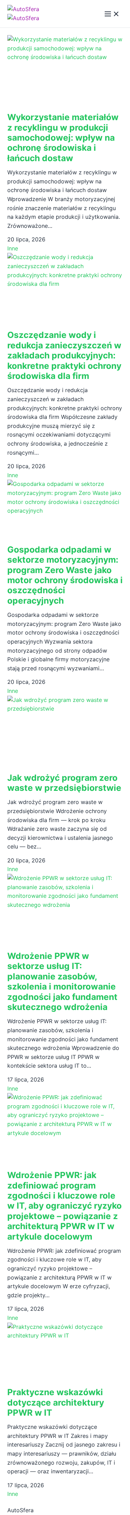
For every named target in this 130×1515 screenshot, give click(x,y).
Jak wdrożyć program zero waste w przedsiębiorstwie (64, 782)
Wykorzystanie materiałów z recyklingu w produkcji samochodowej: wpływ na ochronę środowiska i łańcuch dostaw (63, 137)
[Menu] (112, 13)
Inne (12, 248)
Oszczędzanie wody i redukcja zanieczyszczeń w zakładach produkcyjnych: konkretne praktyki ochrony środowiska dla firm (64, 355)
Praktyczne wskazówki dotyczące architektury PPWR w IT (55, 1402)
